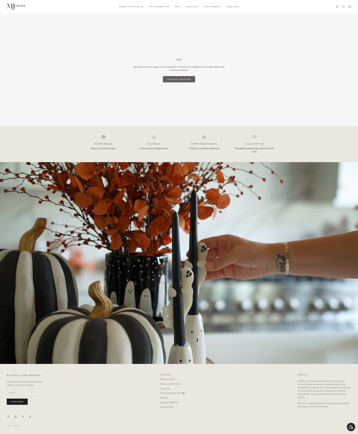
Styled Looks (232, 7)
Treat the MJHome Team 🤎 (172, 393)
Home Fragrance (212, 7)
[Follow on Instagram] (15, 416)
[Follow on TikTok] (30, 416)
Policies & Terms (167, 379)
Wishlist (163, 397)
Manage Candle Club (169, 402)
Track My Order (166, 406)
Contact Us (165, 388)
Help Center (165, 374)
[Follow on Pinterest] (22, 416)
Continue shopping (179, 79)
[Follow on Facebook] (8, 416)
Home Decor (192, 7)
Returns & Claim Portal (170, 383)
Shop (177, 7)
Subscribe (17, 401)
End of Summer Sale (159, 7)
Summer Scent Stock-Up (131, 7)
